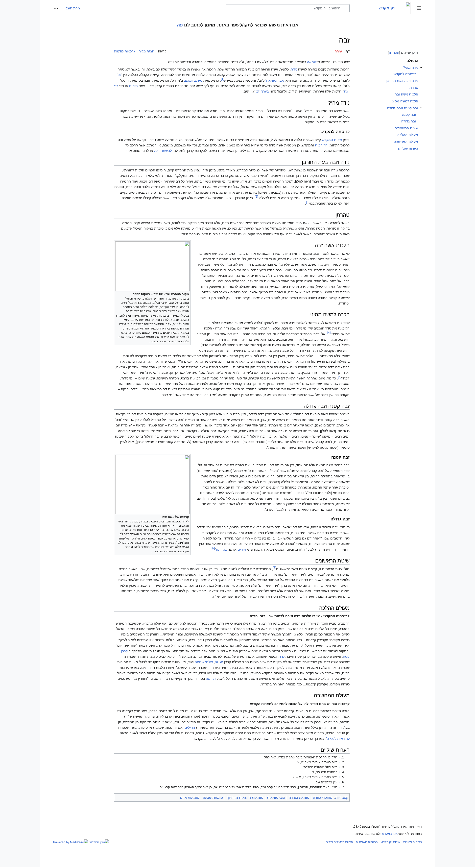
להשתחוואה (163, 151)
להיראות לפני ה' (338, 739)
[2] (256, 196)
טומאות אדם (189, 797)
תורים (133, 86)
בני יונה (221, 549)
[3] (307, 202)
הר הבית (321, 145)
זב (119, 75)
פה (180, 24)
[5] (339, 376)
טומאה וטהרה (299, 797)
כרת (282, 656)
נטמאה (312, 62)
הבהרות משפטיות (367, 842)
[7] (274, 567)
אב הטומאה (275, 80)
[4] (329, 332)
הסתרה (394, 52)
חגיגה (219, 662)
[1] (222, 79)
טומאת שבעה (213, 797)
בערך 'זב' (262, 91)
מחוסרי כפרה (322, 797)
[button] (419, 8)
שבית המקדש (332, 140)
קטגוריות (341, 797)
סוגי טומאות (276, 797)
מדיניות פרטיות (412, 842)
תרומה (211, 678)
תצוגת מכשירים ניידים (339, 842)
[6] (213, 548)
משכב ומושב (193, 80)
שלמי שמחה (204, 662)
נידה (294, 69)
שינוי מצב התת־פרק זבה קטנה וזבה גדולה (421, 110)
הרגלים (190, 727)
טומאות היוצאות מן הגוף (245, 797)
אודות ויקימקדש (390, 842)
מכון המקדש (390, 834)
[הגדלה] (117, 293)
